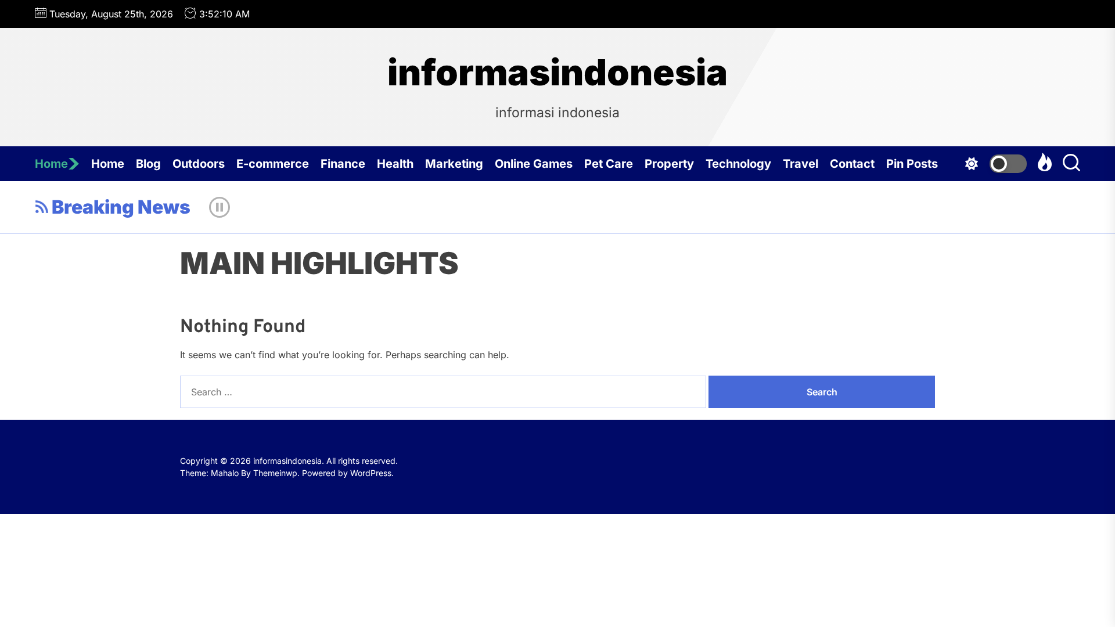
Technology (738, 164)
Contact (852, 164)
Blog (148, 164)
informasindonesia (557, 72)
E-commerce (272, 164)
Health (395, 164)
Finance (343, 164)
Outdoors (198, 164)
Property (669, 164)
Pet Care (608, 164)
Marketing (454, 164)
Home (51, 164)
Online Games (534, 164)
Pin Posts (912, 164)
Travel (800, 164)
